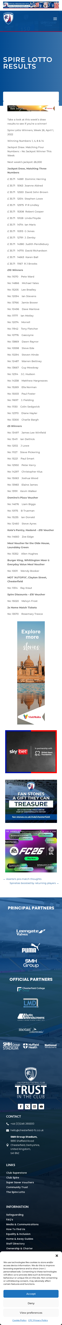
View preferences (31, 1312)
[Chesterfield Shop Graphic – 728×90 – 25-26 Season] (31, 7)
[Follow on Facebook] (20, 1106)
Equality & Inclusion (18, 1234)
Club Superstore (16, 1172)
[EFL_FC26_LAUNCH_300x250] (31, 871)
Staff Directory (15, 1243)
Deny (31, 1303)
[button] (57, 1255)
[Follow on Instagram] (34, 1106)
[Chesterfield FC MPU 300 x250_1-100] (31, 822)
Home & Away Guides (19, 1239)
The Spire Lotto (15, 1192)
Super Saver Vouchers (20, 1182)
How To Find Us (15, 1229)
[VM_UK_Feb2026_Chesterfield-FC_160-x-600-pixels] (31, 723)
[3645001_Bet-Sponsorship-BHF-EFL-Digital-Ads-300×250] (31, 772)
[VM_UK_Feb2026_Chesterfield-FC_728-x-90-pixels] (31, 110)
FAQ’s (9, 1219)
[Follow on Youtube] (41, 1106)
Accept (31, 1293)
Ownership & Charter (19, 1248)
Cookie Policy (19, 1320)
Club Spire (12, 1177)
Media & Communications (22, 1224)
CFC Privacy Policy (38, 1320)
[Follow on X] (27, 1106)
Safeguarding (14, 1214)
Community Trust (17, 1187)
